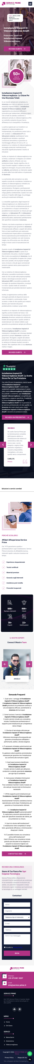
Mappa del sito (22, 1057)
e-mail (10, 983)
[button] (30, 4)
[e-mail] (4, 983)
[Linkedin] (20, 1009)
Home (10, 15)
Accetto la (14, 947)
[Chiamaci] (4, 976)
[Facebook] (14, 1009)
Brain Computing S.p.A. (23, 1061)
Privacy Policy (17, 947)
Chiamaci (11, 976)
